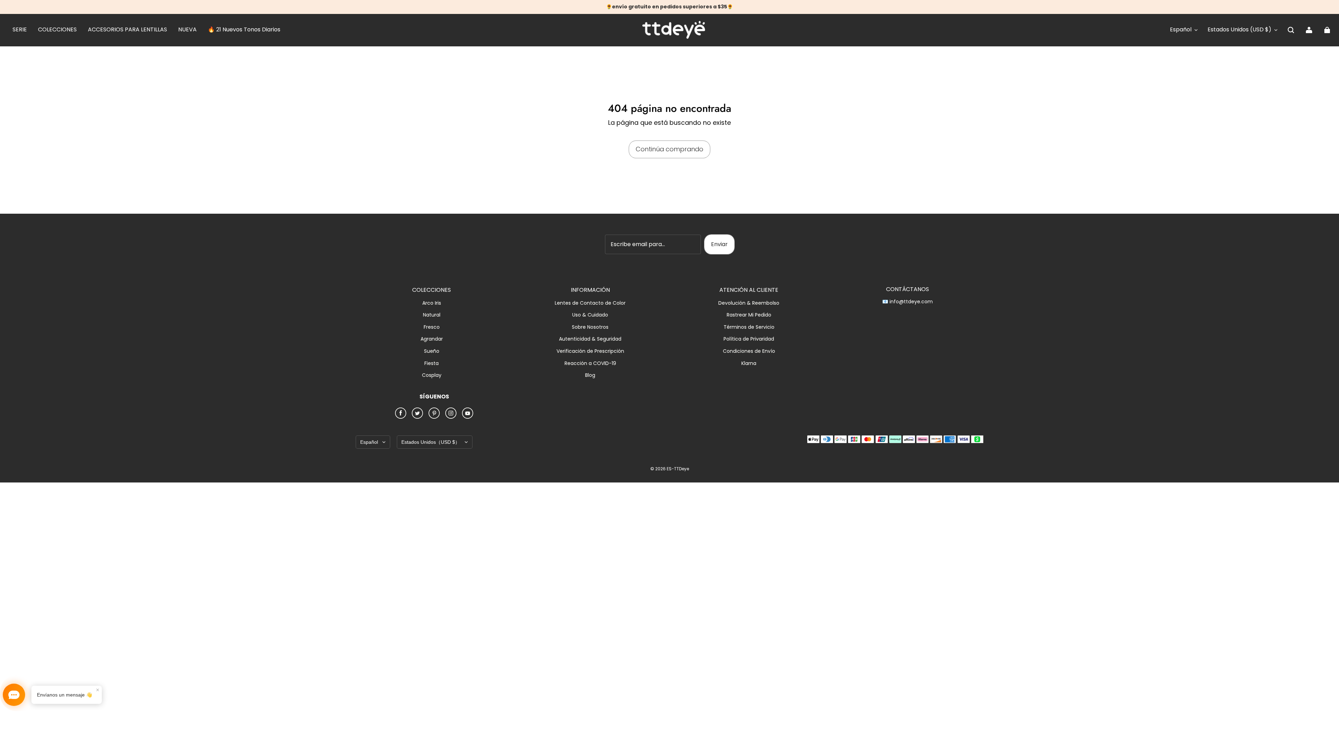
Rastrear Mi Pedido (749, 315)
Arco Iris (431, 303)
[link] (20, 30)
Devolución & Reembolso (748, 303)
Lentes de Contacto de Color (590, 303)
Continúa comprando (669, 149)
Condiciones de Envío (749, 351)
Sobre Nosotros (590, 327)
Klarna (748, 363)
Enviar (719, 244)
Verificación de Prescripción (590, 351)
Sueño (431, 351)
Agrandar (432, 339)
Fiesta (431, 363)
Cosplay (431, 375)
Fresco (432, 327)
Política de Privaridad (749, 339)
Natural (431, 315)
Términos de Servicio (749, 327)
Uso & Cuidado (590, 315)
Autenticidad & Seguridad (590, 339)
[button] (1291, 30)
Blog (590, 375)
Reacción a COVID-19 (590, 363)
